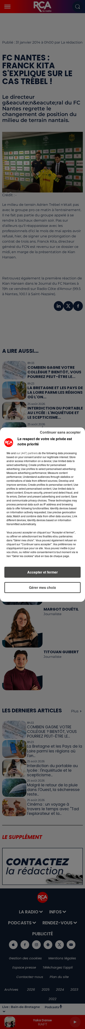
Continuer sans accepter (60, 432)
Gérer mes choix (42, 587)
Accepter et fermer (42, 572)
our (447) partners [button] (27, 453)
